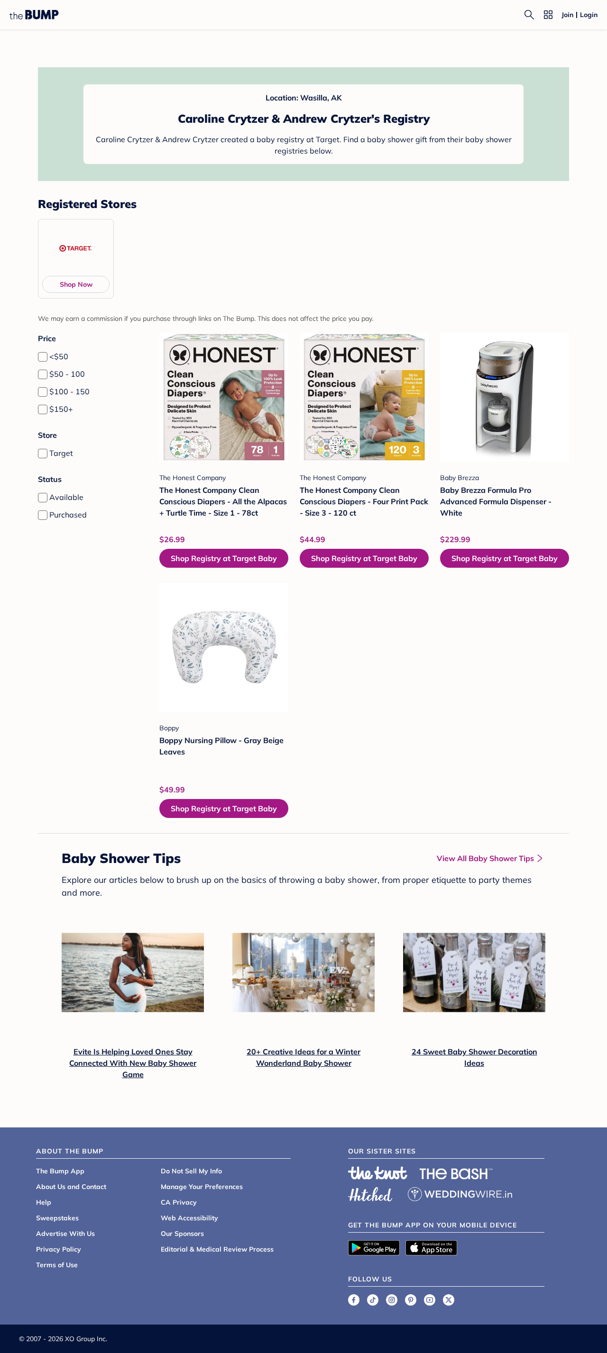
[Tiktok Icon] (372, 1300)
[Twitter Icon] (448, 1300)
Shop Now (76, 284)
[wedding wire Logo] (460, 1192)
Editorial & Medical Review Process (217, 1249)
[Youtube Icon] (429, 1300)
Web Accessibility (189, 1218)
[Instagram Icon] (391, 1300)
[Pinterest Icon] (410, 1300)
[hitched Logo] (370, 1192)
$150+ (61, 409)
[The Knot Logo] (378, 1173)
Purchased (68, 514)
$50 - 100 (67, 374)
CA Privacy (179, 1202)
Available (66, 497)
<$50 (58, 356)
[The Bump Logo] (34, 14)
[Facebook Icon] (353, 1300)
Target (61, 453)
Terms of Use (57, 1265)
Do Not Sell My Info (191, 1171)
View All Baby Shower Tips (485, 858)
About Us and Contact (71, 1186)
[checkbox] (42, 357)
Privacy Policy (58, 1249)
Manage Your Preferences (202, 1186)
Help (43, 1202)
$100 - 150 (69, 391)
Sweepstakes (57, 1218)
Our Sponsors (182, 1233)
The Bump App (60, 1171)
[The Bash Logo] (456, 1174)
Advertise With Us (65, 1233)
